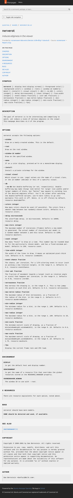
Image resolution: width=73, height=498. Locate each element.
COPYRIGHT (6, 72)
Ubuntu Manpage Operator (22, 488)
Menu (20, 2)
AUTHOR (5, 75)
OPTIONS (5, 57)
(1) (11, 429)
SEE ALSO (5, 69)
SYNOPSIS (5, 51)
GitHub (42, 488)
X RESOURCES (7, 63)
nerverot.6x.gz (26, 25)
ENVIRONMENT (7, 60)
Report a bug (6, 42)
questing (5, 25)
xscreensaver (61, 40)
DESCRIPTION (7, 54)
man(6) (14, 25)
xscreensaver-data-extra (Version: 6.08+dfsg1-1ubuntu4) (30, 40)
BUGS (4, 66)
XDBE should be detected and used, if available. (26, 414)
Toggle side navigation (13, 17)
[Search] (69, 9)
